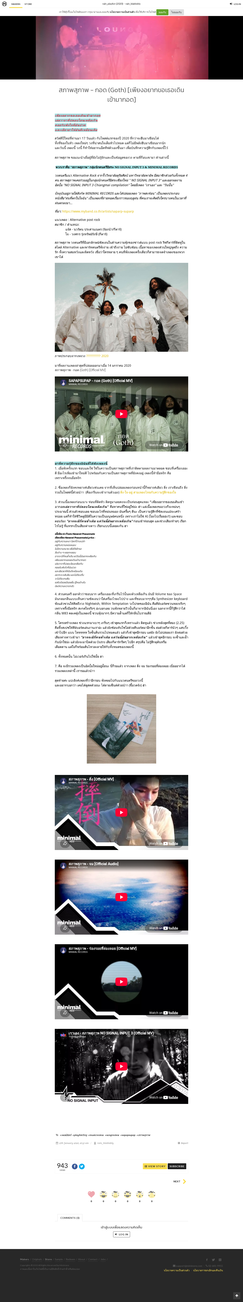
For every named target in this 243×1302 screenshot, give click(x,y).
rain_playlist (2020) (112, 3)
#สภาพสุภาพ (143, 1135)
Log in (123, 1234)
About (81, 1259)
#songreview (112, 1135)
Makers (15, 4)
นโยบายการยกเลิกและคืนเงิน (208, 1270)
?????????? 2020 (97, 356)
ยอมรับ (162, 12)
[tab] (70, 1217)
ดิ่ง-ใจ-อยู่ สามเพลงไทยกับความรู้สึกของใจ (148, 492)
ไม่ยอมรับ (176, 12)
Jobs (103, 1259)
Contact (92, 1259)
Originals (37, 1259)
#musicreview (96, 1135)
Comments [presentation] (70, 1217)
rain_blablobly (133, 3)
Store (28, 4)
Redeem (70, 1259)
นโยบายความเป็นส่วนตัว (122, 11)
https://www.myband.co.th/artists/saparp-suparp (98, 211)
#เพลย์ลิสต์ (65, 1135)
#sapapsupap (127, 1135)
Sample (59, 1259)
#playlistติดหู (80, 1135)
